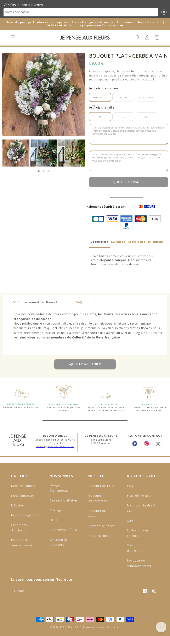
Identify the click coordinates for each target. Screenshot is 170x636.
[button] (163, 12)
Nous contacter (22, 495)
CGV (130, 520)
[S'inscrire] (80, 591)
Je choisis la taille (101, 107)
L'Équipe (17, 505)
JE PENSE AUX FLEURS (73, 627)
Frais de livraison (139, 495)
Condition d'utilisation (135, 548)
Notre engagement (25, 515)
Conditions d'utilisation (19, 527)
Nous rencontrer (23, 486)
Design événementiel (59, 488)
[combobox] (81, 12)
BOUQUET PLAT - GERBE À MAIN (128, 56)
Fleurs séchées (99, 535)
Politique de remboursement (23, 542)
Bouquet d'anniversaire (98, 498)
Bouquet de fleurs (101, 486)
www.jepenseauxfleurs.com (103, 627)
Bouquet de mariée (97, 513)
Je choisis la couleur (103, 88)
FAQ (130, 486)
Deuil (53, 520)
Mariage (56, 510)
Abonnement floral (64, 529)
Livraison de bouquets (59, 542)
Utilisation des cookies (137, 533)
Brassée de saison (102, 526)
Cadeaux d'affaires (64, 500)
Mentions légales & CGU (141, 508)
